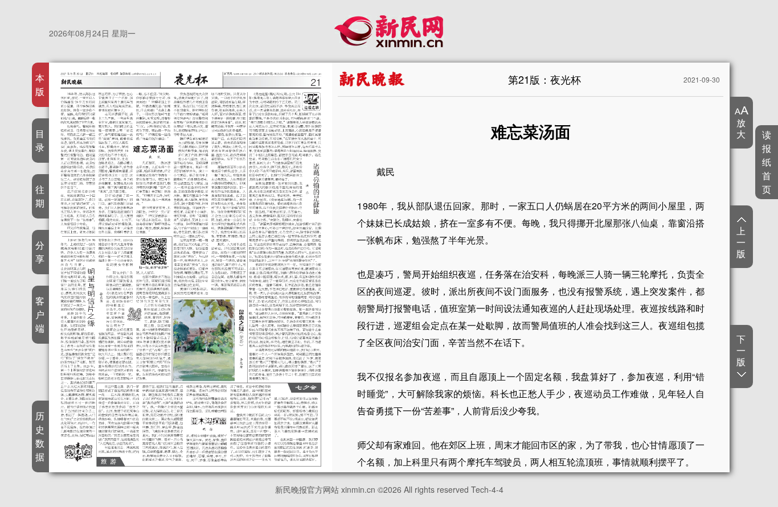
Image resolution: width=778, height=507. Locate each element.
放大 (741, 128)
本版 (40, 84)
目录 (40, 140)
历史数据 (40, 436)
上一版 (741, 241)
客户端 (40, 314)
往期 (40, 196)
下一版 (741, 350)
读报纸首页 (767, 162)
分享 (40, 251)
